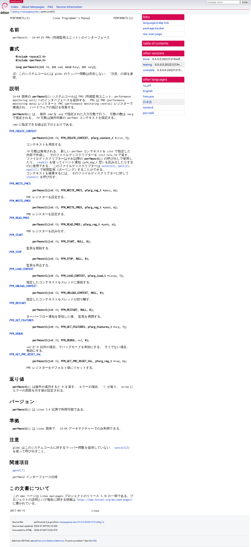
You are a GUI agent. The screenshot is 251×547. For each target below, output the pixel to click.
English (148, 91)
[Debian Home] (4, 7)
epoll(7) (32, 169)
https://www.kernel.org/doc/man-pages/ (105, 499)
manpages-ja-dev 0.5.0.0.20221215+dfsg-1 (81, 522)
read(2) (42, 162)
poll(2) (123, 165)
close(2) (32, 176)
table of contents (155, 43)
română (148, 107)
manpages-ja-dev (30, 11)
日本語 (147, 102)
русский (148, 113)
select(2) (108, 165)
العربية (147, 85)
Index (14, 7)
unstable (148, 70)
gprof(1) (19, 470)
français (148, 96)
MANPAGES (16, 1)
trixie (146, 59)
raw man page (152, 34)
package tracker (153, 28)
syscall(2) (122, 447)
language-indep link (156, 23)
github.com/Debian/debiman (49, 540)
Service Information (69, 7)
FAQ (50, 7)
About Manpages (33, 7)
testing (15, 11)
